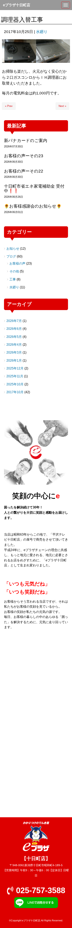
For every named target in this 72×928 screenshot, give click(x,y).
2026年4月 (14, 344)
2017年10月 (15, 392)
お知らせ (12, 248)
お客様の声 (17, 263)
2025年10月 (15, 384)
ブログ (11, 256)
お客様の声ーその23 (23, 155)
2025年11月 (14, 376)
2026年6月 (14, 328)
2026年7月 (14, 321)
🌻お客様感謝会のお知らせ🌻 (33, 206)
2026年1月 (14, 360)
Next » (62, 106)
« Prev (9, 106)
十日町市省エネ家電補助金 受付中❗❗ (34, 188)
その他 (14, 271)
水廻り (41, 32)
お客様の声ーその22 (23, 171)
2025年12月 (15, 368)
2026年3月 (14, 352)
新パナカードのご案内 (25, 140)
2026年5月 (14, 336)
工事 (12, 279)
